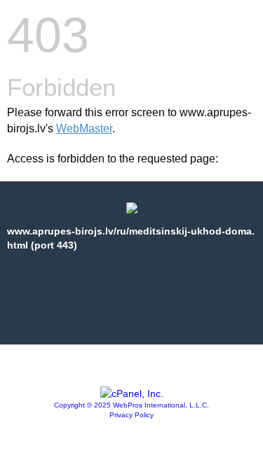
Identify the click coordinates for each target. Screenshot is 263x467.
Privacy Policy (131, 415)
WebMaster (84, 128)
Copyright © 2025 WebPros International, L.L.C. (131, 405)
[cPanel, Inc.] (131, 393)
